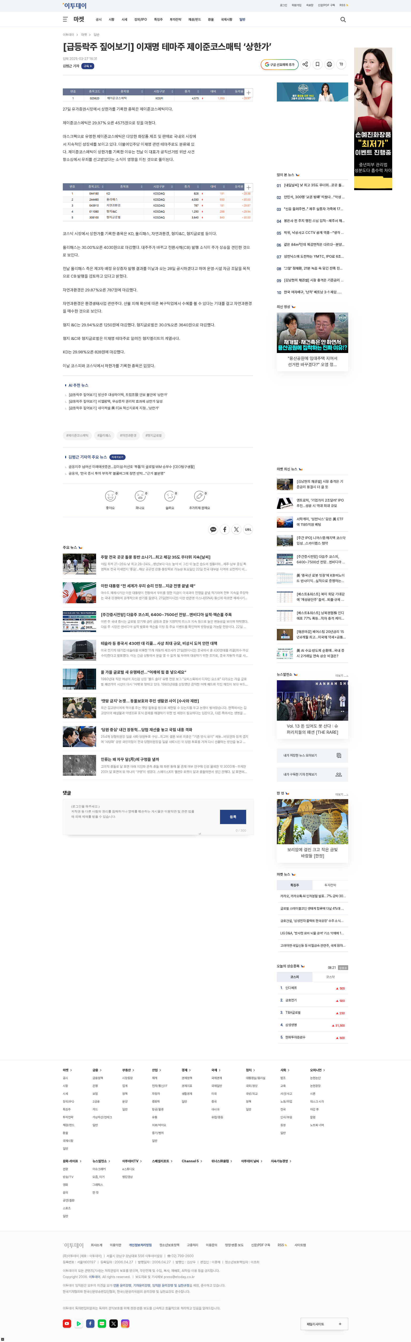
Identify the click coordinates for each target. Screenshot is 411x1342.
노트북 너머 (317, 1125)
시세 (124, 19)
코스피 (294, 977)
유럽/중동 (217, 1117)
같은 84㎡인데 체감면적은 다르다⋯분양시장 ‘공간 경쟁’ (324, 244)
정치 (249, 1070)
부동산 (126, 1070)
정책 (124, 1094)
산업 (155, 1070)
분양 (124, 1101)
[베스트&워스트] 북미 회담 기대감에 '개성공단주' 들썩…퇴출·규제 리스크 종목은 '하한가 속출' (321, 600)
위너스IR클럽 (220, 1161)
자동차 (156, 1094)
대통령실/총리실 (255, 1078)
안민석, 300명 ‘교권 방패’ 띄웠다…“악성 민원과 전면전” (323, 197)
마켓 (78, 19)
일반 (242, 19)
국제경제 (216, 1078)
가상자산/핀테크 (102, 1117)
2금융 (96, 1101)
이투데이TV (130, 1161)
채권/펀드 (194, 19)
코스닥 (330, 977)
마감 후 (314, 1109)
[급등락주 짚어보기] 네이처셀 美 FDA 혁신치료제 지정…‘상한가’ (114, 408)
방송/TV (68, 1177)
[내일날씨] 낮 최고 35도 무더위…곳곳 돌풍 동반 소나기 (323, 185)
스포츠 (67, 1208)
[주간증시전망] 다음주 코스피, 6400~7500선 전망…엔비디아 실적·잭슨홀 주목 (166, 614)
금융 (95, 1070)
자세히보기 (117, 457)
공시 (99, 19)
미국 (214, 1094)
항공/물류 (158, 1109)
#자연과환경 (128, 435)
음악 (65, 1192)
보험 (95, 1094)
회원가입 (296, 5)
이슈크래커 (99, 1169)
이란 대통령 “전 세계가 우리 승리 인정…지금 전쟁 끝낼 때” (148, 586)
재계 (154, 1078)
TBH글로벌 (293, 1012)
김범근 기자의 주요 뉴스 (87, 457)
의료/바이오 (159, 1125)
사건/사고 (286, 1094)
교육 (283, 1086)
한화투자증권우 (295, 1037)
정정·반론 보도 (234, 1245)
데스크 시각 (317, 1101)
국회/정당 (252, 1086)
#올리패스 (104, 435)
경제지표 (187, 1086)
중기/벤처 (158, 1133)
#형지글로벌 (154, 435)
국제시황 (226, 19)
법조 (283, 1078)
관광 (65, 1169)
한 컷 (95, 1192)
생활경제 (187, 1094)
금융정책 (98, 1078)
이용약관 (115, 1245)
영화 (65, 1185)
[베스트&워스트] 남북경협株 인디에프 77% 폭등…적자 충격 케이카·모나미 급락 (321, 618)
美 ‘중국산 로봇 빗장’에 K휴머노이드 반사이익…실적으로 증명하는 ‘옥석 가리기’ (321, 581)
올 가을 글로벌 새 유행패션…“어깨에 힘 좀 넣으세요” (143, 672)
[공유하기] (306, 64)
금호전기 (291, 1000)
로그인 (283, 5)
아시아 (215, 1109)
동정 (283, 1125)
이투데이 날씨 (250, 1161)
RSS (342, 5)
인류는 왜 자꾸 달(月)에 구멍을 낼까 (130, 759)
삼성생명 (291, 1025)
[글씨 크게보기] (341, 64)
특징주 (158, 19)
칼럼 (312, 1117)
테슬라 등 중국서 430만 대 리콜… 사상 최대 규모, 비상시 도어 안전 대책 (159, 643)
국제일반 (216, 1086)
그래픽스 (98, 1185)
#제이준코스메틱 (77, 435)
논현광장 (315, 1086)
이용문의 (211, 1245)
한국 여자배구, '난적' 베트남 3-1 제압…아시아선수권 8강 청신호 (329, 292)
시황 (111, 19)
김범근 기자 (71, 66)
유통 (154, 1117)
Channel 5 (190, 1161)
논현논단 (315, 1078)
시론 (312, 1094)
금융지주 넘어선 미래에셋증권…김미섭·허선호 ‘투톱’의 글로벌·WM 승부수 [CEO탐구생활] (132, 467)
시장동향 (127, 1078)
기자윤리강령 (141, 1285)
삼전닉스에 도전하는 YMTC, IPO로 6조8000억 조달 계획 (325, 256)
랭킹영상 (127, 1177)
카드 (95, 1109)
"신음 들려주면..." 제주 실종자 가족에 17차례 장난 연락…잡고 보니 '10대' (335, 209)
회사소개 (96, 1245)
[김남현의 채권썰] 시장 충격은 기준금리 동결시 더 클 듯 (323, 280)
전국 (283, 1109)
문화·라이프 (70, 1161)
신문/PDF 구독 (326, 5)
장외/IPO (140, 19)
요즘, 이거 (98, 1177)
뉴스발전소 (100, 1161)
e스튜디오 (128, 1169)
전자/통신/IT (160, 1086)
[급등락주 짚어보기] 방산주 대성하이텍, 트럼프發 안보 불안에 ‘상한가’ (118, 395)
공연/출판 (68, 1200)
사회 (283, 1070)
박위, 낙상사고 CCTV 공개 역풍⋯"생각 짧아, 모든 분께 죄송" (327, 233)
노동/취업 (286, 1101)
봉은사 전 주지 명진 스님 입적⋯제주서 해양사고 (317, 221)
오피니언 (316, 1070)
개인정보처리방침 (140, 1245)
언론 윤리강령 (122, 1285)
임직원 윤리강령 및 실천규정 (170, 1285)
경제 (184, 1070)
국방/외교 (252, 1094)
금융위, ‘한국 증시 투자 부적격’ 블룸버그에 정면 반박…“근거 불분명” (117, 473)
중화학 (156, 1101)
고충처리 (192, 1245)
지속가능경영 (279, 1161)
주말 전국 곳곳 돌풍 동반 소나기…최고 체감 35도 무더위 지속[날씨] (155, 557)
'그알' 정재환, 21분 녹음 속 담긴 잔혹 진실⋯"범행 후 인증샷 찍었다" (331, 268)
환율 (211, 19)
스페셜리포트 (160, 1161)
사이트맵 (300, 1245)
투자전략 (175, 19)
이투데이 (68, 35)
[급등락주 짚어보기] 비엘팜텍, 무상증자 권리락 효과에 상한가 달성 (115, 401)
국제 (214, 1070)
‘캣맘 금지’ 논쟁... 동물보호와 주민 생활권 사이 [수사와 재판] (150, 701)
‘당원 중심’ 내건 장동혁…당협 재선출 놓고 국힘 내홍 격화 (146, 729)
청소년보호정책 (169, 1245)
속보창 (309, 5)
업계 (124, 1086)
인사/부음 (286, 1117)
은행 (95, 1086)
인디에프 (291, 988)
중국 (214, 1101)
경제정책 (187, 1078)
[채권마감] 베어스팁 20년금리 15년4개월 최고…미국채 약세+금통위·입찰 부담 (320, 637)
